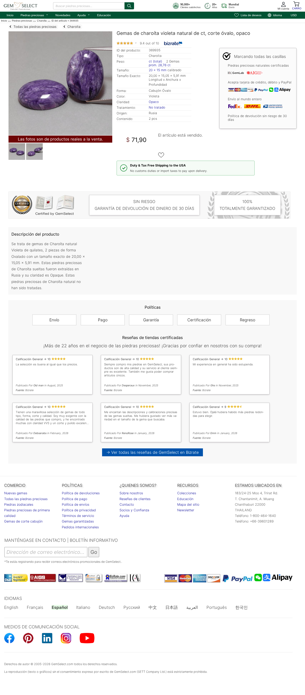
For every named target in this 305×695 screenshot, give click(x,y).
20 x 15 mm (157, 70)
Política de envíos (75, 504)
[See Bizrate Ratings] (173, 43)
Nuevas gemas (15, 493)
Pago (102, 319)
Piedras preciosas (34, 14)
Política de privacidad (79, 510)
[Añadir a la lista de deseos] (161, 155)
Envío (54, 319)
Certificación (199, 319)
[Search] (129, 5)
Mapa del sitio (188, 504)
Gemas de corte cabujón (23, 521)
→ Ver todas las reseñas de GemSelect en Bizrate (152, 452)
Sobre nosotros (131, 493)
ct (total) (155, 61)
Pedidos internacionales (80, 527)
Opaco (154, 102)
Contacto (127, 504)
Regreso (247, 319)
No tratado (157, 107)
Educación (104, 15)
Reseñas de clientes (135, 499)
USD (294, 15)
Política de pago (74, 499)
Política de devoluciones (81, 493)
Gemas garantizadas (78, 521)
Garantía (151, 319)
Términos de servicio (78, 516)
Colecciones (186, 493)
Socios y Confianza (134, 510)
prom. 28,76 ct (160, 65)
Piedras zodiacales (18, 504)
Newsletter (185, 510)
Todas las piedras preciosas (26, 499)
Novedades (62, 15)
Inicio (10, 15)
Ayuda (83, 14)
